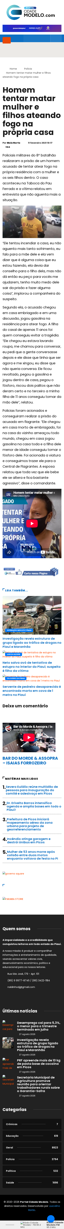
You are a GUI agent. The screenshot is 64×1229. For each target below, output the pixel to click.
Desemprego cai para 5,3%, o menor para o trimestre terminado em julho (38, 1026)
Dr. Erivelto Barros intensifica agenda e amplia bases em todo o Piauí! (34, 806)
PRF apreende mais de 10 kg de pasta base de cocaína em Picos (38, 1063)
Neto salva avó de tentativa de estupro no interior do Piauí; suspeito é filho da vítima (32, 666)
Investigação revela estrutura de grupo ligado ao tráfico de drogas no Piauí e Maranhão (32, 642)
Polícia (28, 68)
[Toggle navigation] (7, 40)
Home (13, 68)
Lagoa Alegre (13, 654)
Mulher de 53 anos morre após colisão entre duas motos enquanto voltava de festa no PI (32, 855)
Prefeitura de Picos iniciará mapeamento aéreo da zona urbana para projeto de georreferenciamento (30, 824)
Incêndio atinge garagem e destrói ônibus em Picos (29, 840)
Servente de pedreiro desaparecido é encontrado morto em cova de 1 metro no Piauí (32, 691)
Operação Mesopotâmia (19, 630)
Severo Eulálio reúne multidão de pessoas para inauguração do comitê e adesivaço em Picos (32, 790)
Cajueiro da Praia (16, 678)
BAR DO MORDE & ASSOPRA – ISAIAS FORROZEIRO (30, 760)
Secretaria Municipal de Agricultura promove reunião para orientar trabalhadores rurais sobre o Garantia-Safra (38, 1084)
